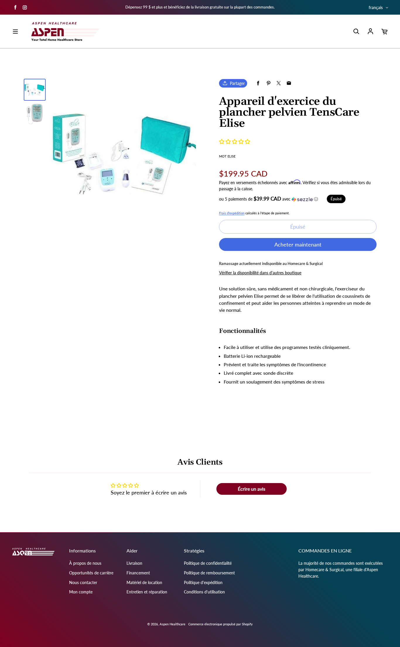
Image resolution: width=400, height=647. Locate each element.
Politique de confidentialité (208, 563)
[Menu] (15, 31)
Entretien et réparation (147, 591)
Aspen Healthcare (172, 624)
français (376, 7)
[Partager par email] (289, 83)
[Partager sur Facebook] (258, 83)
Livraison (134, 563)
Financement (138, 572)
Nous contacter (83, 582)
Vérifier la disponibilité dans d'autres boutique (260, 272)
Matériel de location (144, 582)
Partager (237, 83)
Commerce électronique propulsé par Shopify (220, 624)
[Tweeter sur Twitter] (278, 83)
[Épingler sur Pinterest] (268, 83)
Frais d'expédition (232, 213)
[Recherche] (356, 31)
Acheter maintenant (298, 244)
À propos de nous (85, 563)
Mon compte (81, 591)
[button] (234, 141)
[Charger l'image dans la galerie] (34, 89)
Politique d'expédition (203, 582)
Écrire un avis (251, 489)
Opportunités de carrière (91, 572)
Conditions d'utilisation (204, 591)
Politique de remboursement (209, 572)
